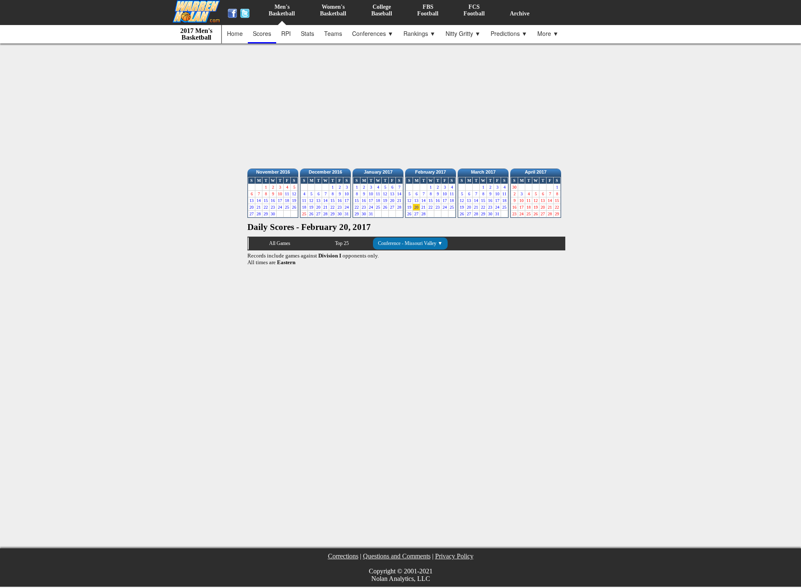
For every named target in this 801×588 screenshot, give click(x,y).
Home (235, 33)
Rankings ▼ (419, 33)
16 (273, 200)
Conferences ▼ (372, 33)
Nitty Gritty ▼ (463, 33)
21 (259, 207)
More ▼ (548, 33)
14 (259, 200)
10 (347, 194)
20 (251, 207)
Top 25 (342, 243)
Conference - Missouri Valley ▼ (410, 243)
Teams (333, 33)
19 (294, 200)
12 (294, 194)
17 (280, 200)
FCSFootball (474, 10)
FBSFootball (427, 10)
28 (259, 214)
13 (251, 200)
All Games (279, 243)
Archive (519, 13)
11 (287, 194)
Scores (262, 33)
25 (287, 207)
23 (273, 207)
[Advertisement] (402, 103)
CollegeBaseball (381, 10)
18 (287, 200)
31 (347, 214)
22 (266, 207)
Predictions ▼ (509, 33)
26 (294, 207)
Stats (307, 33)
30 (273, 214)
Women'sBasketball (333, 10)
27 (251, 214)
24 (280, 207)
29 (266, 214)
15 (266, 200)
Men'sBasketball (282, 10)
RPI (286, 33)
